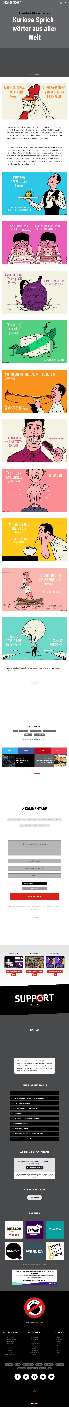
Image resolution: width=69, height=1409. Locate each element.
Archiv (17, 1364)
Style (58, 1348)
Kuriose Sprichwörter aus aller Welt (35, 28)
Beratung (21, 1368)
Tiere (58, 1352)
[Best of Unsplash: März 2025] (34, 966)
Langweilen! (35, 1197)
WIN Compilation (10, 1354)
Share (26, 750)
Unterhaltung (10, 1333)
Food (58, 1337)
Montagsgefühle (10, 1341)
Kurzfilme (10, 1348)
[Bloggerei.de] (34, 1404)
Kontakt (39, 1364)
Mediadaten (49, 1364)
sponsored (60, 1364)
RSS (49, 1368)
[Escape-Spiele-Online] (55, 1251)
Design (34, 1346)
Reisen (59, 1344)
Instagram (58, 668)
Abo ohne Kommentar (34, 888)
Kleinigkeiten (10, 1344)
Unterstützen (28, 1364)
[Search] (66, 2)
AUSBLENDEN (36, 74)
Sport (58, 1346)
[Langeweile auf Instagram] (34, 1376)
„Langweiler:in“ (46, 1161)
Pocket (58, 750)
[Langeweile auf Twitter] (26, 1376)
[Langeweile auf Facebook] (18, 1376)
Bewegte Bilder (34, 1344)
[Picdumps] (34, 1251)
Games (10, 1350)
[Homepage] (13, 2)
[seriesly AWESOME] (34, 1229)
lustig (10, 1352)
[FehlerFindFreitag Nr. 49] (55, 966)
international (49, 731)
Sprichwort (39, 734)
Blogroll (9, 1364)
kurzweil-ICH (34, 1350)
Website (41, 668)
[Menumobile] (61, 2)
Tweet (10, 750)
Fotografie (34, 1348)
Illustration (36, 731)
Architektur (34, 1339)
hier (26, 907)
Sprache (28, 734)
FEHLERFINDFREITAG (55, 953)
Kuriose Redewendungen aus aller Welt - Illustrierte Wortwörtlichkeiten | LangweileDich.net (37, 819)
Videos (34, 1354)
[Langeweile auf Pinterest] (51, 1376)
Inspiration (34, 1333)
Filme (10, 1346)
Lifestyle (23, 731)
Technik (58, 1350)
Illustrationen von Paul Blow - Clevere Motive (37, 825)
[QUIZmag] (14, 1251)
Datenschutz (32, 1368)
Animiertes (34, 1337)
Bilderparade (10, 1337)
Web (59, 1354)
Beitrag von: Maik (34, 726)
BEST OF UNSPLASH (34, 953)
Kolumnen (59, 1339)
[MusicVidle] (55, 1229)
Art (15, 731)
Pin (43, 750)
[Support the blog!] (34, 999)
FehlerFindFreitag (10, 1339)
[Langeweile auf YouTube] (43, 1376)
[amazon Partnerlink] (14, 1229)
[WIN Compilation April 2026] (14, 966)
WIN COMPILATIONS (14, 953)
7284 (37, 1322)
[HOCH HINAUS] (34, 1391)
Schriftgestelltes (34, 1352)
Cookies (43, 1368)
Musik (58, 1341)
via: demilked (34, 682)
